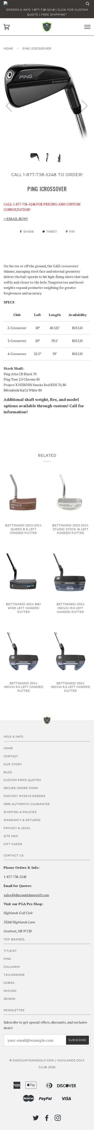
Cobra (9, 982)
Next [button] (81, 105)
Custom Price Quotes (22, 780)
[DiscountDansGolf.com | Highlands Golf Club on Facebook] (47, 1119)
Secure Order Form (21, 788)
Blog (8, 772)
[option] (47, 105)
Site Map (11, 836)
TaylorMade (14, 974)
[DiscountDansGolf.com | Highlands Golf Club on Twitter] (36, 1119)
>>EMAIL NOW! (16, 218)
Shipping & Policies (20, 812)
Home (8, 48)
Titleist (10, 950)
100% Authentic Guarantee (27, 804)
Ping (7, 958)
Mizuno (10, 990)
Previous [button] (12, 105)
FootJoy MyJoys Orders (24, 796)
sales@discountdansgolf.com (26, 895)
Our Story (13, 764)
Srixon (9, 998)
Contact (11, 756)
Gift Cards (13, 844)
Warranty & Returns (22, 820)
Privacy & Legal (17, 828)
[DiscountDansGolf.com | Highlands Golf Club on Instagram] (58, 1119)
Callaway (12, 966)
